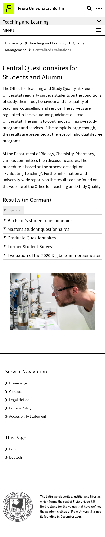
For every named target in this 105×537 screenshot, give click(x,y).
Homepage (13, 43)
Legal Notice (19, 399)
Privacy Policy (20, 408)
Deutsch (15, 457)
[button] (52, 220)
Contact (15, 391)
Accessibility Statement (27, 416)
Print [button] (13, 449)
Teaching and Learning (48, 43)
